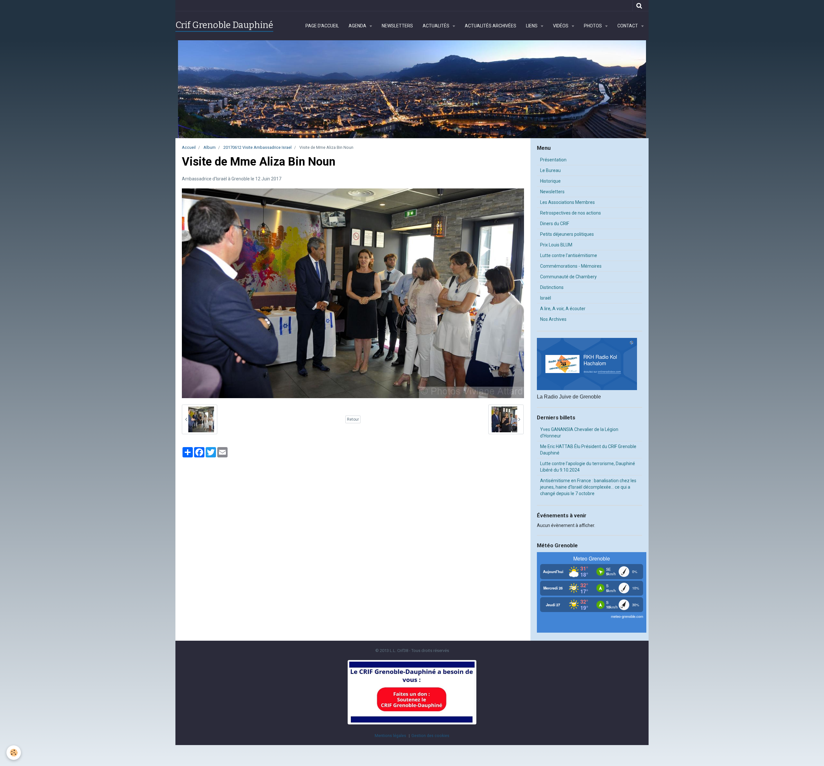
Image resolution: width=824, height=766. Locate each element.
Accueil (189, 147)
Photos (593, 25)
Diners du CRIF (554, 223)
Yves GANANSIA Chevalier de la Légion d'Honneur (579, 432)
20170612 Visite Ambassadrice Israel (257, 147)
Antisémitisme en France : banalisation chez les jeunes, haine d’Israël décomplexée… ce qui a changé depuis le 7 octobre (588, 487)
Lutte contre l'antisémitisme (568, 255)
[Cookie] (13, 752)
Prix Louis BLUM (556, 244)
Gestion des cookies (430, 735)
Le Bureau (550, 170)
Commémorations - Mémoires (571, 266)
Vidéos (561, 25)
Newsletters (397, 25)
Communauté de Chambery (568, 276)
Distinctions (552, 287)
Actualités (436, 25)
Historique (550, 181)
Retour (353, 419)
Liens (532, 25)
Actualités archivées (490, 25)
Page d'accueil (322, 25)
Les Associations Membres (567, 202)
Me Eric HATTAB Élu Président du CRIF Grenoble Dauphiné (588, 449)
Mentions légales (390, 735)
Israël (545, 298)
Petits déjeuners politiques (567, 234)
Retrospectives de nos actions (570, 212)
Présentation (553, 159)
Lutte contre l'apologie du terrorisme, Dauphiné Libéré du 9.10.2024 (587, 467)
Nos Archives (553, 319)
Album (209, 147)
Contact (628, 25)
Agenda (358, 25)
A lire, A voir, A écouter (562, 308)
